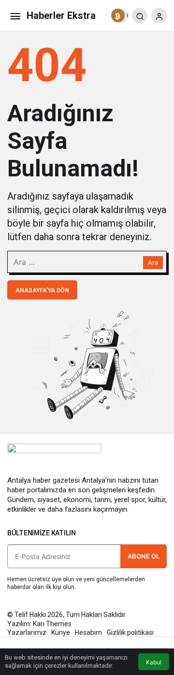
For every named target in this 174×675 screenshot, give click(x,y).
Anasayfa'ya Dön (42, 290)
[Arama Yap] (139, 15)
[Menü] (15, 15)
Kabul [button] (153, 662)
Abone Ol (144, 556)
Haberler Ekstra (61, 15)
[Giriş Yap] (159, 15)
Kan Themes (52, 624)
